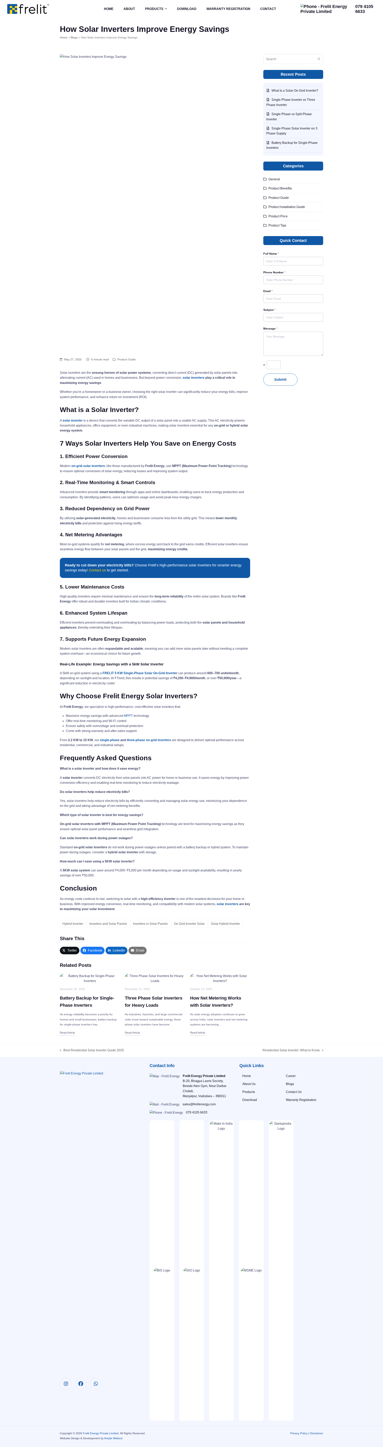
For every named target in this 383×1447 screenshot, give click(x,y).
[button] (69, 950)
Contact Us (294, 1092)
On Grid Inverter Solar (189, 923)
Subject (269, 309)
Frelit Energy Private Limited (100, 1433)
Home (63, 37)
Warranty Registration (301, 1100)
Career (291, 1076)
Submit (280, 380)
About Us (249, 1084)
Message (270, 328)
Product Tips (277, 225)
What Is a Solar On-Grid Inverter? (294, 90)
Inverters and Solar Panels (108, 923)
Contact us (97, 570)
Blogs (74, 37)
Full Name (271, 253)
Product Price (278, 216)
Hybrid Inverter (72, 923)
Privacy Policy (299, 1433)
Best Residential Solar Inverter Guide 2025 (92, 1051)
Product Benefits (280, 188)
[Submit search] (319, 59)
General (274, 179)
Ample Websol (113, 1438)
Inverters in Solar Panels (150, 923)
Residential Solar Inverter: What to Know (291, 1051)
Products (248, 1092)
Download (249, 1100)
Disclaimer (316, 1433)
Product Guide (126, 359)
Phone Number (274, 272)
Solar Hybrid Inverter (225, 923)
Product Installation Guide (286, 207)
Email (267, 291)
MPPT (128, 715)
